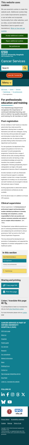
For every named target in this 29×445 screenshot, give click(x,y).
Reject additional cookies (14, 41)
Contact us (4, 370)
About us (3, 335)
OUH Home (4, 89)
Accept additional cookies (14, 36)
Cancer (12, 89)
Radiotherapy (6, 92)
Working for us (5, 366)
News (2, 362)
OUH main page (5, 331)
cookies (24, 312)
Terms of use (17, 423)
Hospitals (4, 339)
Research (3, 350)
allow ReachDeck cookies (16, 309)
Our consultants (5, 354)
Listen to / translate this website (10, 382)
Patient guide (5, 343)
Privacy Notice (5, 419)
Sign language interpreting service (10, 374)
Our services (4, 347)
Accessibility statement (17, 419)
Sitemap (9, 423)
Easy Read (4, 378)
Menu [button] (5, 82)
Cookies (3, 423)
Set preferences (14, 46)
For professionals (17, 92)
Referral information (7, 358)
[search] (25, 68)
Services (18, 89)
